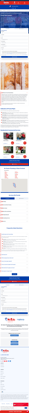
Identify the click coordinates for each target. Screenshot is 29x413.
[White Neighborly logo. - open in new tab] (2, 0)
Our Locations (3, 386)
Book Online (15, 3)
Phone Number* (3, 41)
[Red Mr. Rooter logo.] (10, 319)
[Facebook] (8, 361)
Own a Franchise (3, 376)
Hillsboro (6, 177)
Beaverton (6, 172)
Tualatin (16, 177)
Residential (8, 28)
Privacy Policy (10, 53)
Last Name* (2, 34)
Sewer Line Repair (6, 154)
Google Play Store (15, 344)
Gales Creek (6, 175)
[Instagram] (3, 361)
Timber (16, 176)
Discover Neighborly (14, 335)
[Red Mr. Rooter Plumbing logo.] (14, 350)
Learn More (5, 143)
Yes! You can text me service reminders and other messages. (9, 51)
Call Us (18, 3)
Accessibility (12, 403)
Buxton (6, 173)
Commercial (21, 28)
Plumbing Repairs (19, 140)
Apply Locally (2, 378)
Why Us (2, 374)
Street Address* (3, 44)
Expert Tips (2, 384)
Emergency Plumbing (19, 154)
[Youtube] (4, 361)
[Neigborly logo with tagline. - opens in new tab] (21, 319)
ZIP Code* (2, 47)
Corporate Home (3, 389)
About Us (2, 371)
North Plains (16, 172)
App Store (15, 341)
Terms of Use (3, 403)
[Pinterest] (6, 361)
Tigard (16, 175)
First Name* (2, 31)
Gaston (6, 176)
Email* (2, 294)
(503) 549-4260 (5, 354)
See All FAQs (14, 274)
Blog (1, 382)
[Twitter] (1, 361)
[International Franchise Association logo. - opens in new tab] (2, 391)
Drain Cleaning (5, 140)
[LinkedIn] (10, 361)
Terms (7, 53)
